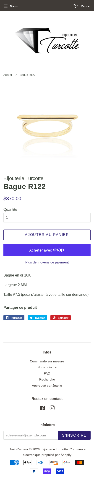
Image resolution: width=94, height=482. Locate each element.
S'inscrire (74, 435)
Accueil (8, 75)
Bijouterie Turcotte (55, 449)
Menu (13, 6)
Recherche (47, 379)
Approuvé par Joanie (47, 385)
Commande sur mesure (47, 361)
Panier (85, 6)
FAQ (47, 373)
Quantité (10, 209)
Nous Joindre (47, 367)
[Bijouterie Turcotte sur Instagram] (52, 409)
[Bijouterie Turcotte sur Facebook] (42, 409)
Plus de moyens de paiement (47, 262)
